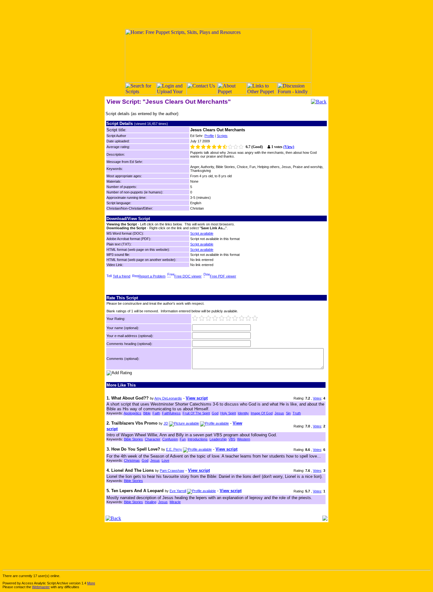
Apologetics (132, 413)
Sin (288, 413)
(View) (288, 147)
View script (197, 398)
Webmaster (41, 587)
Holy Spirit (228, 413)
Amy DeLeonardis (168, 398)
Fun (183, 439)
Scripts (222, 136)
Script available (201, 233)
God (215, 413)
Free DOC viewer (188, 276)
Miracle (175, 502)
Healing (150, 502)
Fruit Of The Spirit (196, 413)
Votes (317, 398)
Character (152, 439)
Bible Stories (133, 439)
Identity (243, 413)
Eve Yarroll (178, 491)
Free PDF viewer (223, 276)
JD (166, 423)
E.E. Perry (174, 449)
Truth (297, 413)
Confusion (170, 439)
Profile (209, 136)
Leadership (218, 439)
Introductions (198, 439)
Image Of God (262, 413)
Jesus (279, 413)
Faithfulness (171, 413)
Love (165, 460)
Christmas (132, 460)
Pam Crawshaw (172, 470)
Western (243, 439)
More (91, 583)
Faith (156, 413)
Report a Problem (152, 276)
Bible (147, 413)
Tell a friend (121, 276)
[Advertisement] (216, 14)
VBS (232, 439)
